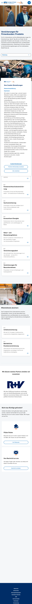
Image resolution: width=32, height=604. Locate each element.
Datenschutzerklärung (10, 88)
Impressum (16, 588)
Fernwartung (16, 603)
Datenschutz (16, 590)
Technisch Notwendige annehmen (16, 167)
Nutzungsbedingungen (16, 592)
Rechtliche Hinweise (16, 594)
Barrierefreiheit (16, 598)
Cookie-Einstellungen (16, 164)
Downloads (16, 601)
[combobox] (16, 55)
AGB (16, 596)
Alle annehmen (16, 171)
